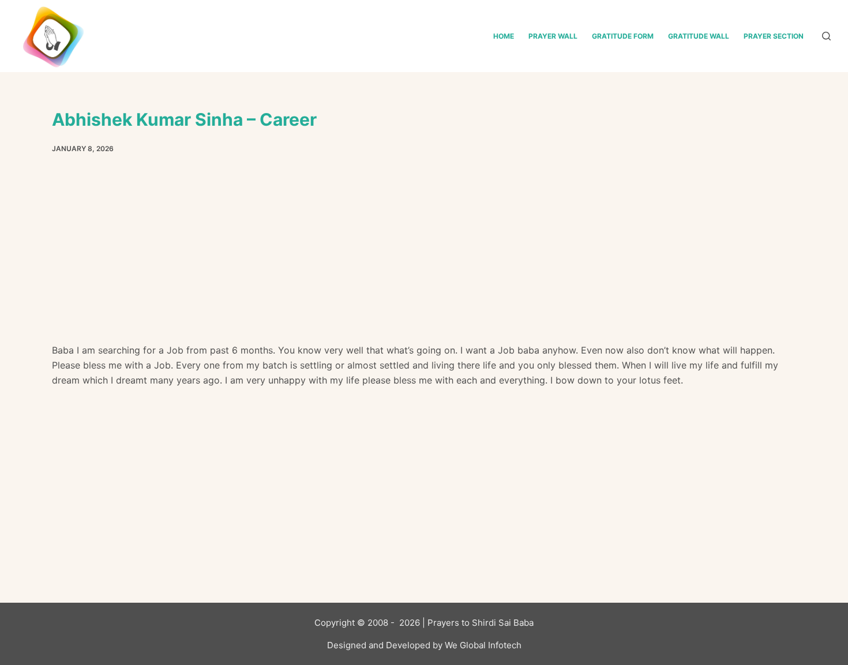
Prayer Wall (552, 36)
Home (503, 36)
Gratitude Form (623, 36)
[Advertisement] (424, 257)
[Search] (826, 36)
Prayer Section (774, 36)
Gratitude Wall (698, 36)
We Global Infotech (483, 645)
